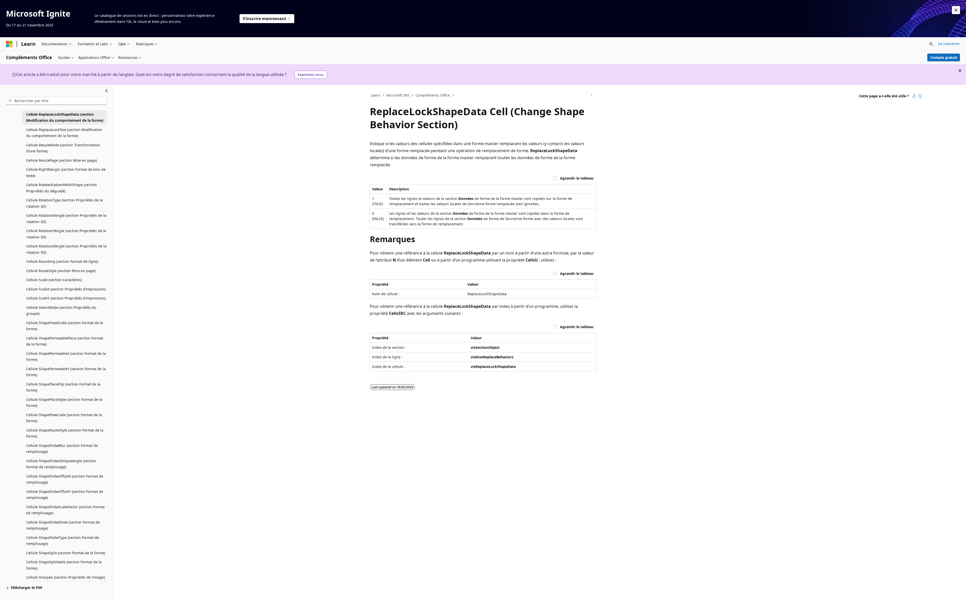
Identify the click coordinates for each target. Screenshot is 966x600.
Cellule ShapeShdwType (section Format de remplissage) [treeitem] (62, 540)
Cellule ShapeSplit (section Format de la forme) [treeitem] (65, 552)
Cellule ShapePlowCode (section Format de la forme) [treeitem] (64, 417)
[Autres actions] (591, 95)
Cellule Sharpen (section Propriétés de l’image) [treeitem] (65, 577)
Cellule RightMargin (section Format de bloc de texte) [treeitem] (66, 172)
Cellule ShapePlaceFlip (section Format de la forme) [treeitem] (63, 387)
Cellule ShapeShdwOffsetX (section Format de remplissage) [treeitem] (64, 479)
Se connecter (949, 43)
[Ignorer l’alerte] (956, 10)
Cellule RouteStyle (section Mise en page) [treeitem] (61, 270)
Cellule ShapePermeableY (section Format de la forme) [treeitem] (66, 371)
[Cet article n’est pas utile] (920, 96)
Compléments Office (433, 95)
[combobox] (56, 101)
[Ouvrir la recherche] (931, 44)
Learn (375, 95)
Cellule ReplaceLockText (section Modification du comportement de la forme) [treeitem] (64, 132)
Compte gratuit (943, 57)
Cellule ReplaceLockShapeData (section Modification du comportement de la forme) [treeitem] (64, 117)
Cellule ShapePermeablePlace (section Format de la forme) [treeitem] (64, 341)
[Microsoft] (9, 44)
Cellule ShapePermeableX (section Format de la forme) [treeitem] (66, 356)
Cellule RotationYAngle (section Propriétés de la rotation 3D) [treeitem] (66, 233)
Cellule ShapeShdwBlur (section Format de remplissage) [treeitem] (62, 448)
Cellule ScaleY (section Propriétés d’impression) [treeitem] (66, 298)
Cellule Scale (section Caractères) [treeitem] (54, 279)
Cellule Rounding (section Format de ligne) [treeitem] (62, 261)
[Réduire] (106, 91)
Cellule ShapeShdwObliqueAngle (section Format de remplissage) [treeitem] (61, 463)
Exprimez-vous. (311, 74)
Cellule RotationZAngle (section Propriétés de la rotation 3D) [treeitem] (66, 249)
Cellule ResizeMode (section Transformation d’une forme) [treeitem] (63, 148)
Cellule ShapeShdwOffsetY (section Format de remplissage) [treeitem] (64, 494)
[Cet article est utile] (914, 96)
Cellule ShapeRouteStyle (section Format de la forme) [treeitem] (64, 433)
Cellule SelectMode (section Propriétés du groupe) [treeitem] (61, 310)
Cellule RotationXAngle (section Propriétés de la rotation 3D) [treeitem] (66, 218)
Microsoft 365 (397, 95)
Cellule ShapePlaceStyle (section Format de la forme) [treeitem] (64, 402)
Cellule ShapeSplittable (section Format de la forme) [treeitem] (64, 565)
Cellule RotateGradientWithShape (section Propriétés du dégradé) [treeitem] (61, 187)
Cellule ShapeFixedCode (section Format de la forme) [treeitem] (64, 325)
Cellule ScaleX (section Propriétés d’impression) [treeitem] (66, 289)
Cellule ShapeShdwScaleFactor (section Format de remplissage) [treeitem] (65, 510)
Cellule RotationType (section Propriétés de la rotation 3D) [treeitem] (64, 203)
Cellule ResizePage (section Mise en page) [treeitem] (61, 160)
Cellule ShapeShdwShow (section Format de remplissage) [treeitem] (63, 525)
